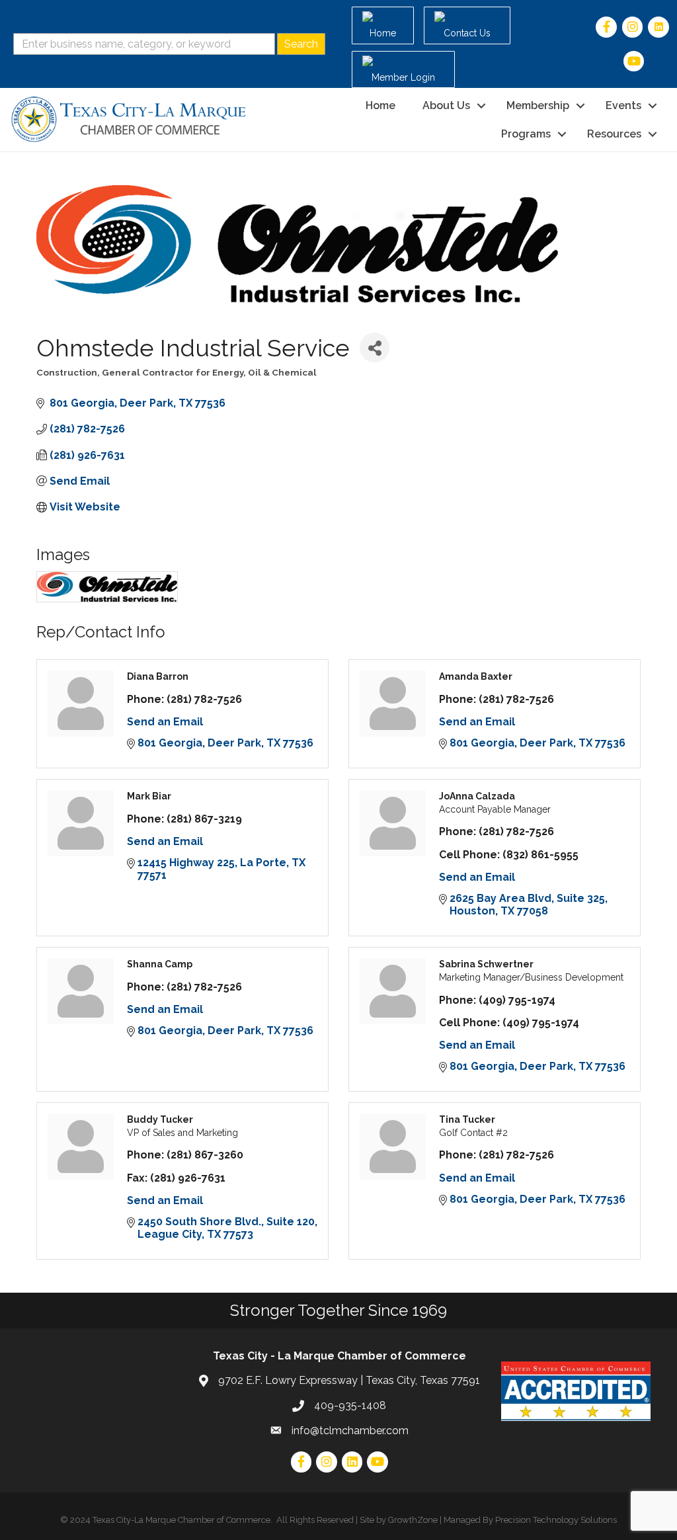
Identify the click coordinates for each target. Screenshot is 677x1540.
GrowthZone (413, 1520)
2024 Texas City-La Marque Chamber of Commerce (170, 1520)
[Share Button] (374, 347)
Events (623, 105)
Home (380, 105)
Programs (526, 134)
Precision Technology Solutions (556, 1520)
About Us (446, 105)
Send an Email (165, 721)
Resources (614, 134)
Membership (537, 105)
